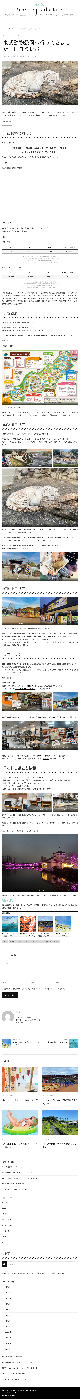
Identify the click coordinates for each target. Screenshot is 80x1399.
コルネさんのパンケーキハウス (48, 717)
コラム (4, 1214)
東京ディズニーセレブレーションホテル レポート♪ (20, 1178)
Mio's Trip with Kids (40, 10)
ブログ (5, 941)
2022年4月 (6, 1315)
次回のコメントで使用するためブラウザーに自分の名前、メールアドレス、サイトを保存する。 (35, 989)
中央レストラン (32, 686)
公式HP (46, 759)
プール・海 (16, 35)
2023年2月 (6, 1287)
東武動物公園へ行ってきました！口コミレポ (17, 1173)
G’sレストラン (44, 756)
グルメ (4, 1208)
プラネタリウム (7, 1225)
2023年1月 (6, 1293)
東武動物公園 (47, 941)
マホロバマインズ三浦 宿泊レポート (14, 1184)
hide (8, 121)
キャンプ (5, 1203)
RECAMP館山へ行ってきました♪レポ (15, 1189)
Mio (8, 56)
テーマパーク (7, 35)
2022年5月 (6, 1310)
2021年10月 (6, 1343)
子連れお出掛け (35, 941)
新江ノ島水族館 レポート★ (12, 1167)
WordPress (13, 1395)
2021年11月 (6, 1338)
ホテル (4, 1237)
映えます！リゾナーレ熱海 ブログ (20, 1100)
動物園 (12, 941)
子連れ (26, 941)
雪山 (3, 1242)
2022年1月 (6, 1327)
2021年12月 (6, 1332)
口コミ (19, 941)
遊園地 (56, 941)
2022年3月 (6, 1321)
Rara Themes (29, 1393)
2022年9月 (6, 1304)
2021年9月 (6, 1349)
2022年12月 (6, 1298)
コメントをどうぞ (34, 56)
